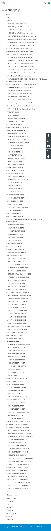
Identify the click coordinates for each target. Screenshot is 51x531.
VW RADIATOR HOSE (14, 240)
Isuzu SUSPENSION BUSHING (17, 443)
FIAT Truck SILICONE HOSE (16, 286)
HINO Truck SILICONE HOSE (16, 314)
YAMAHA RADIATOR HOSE (16, 118)
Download (10, 501)
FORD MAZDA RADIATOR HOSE (18, 127)
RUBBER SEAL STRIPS (15, 338)
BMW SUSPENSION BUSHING (17, 467)
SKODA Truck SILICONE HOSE (17, 311)
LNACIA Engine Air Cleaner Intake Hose (20, 51)
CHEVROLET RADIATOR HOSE (17, 207)
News (8, 492)
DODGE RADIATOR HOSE (16, 231)
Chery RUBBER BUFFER (15, 384)
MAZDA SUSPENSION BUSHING (18, 430)
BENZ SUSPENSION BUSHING (17, 470)
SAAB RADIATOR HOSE (15, 167)
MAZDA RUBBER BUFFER (16, 348)
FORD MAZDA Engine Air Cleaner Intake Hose (22, 36)
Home (8, 14)
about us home (11, 513)
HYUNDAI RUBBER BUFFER (16, 366)
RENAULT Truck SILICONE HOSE (18, 265)
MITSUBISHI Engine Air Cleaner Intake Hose (21, 39)
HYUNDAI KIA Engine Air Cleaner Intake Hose (22, 73)
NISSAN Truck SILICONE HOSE (17, 298)
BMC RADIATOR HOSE (15, 204)
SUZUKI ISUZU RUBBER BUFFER (18, 344)
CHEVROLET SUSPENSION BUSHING (20, 458)
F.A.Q (8, 504)
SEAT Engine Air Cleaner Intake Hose (19, 57)
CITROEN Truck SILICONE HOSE (18, 277)
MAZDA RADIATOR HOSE (15, 164)
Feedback (10, 507)
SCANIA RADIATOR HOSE (16, 170)
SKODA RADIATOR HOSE (15, 176)
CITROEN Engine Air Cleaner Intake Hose (21, 45)
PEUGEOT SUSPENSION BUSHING (19, 489)
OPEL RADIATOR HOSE (15, 216)
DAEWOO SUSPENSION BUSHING (18, 449)
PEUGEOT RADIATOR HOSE (16, 252)
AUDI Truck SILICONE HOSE (16, 320)
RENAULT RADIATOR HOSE (16, 246)
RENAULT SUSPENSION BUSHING (19, 483)
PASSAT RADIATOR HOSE (16, 189)
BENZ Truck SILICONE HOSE (17, 259)
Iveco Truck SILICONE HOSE (16, 317)
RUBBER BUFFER (13, 341)
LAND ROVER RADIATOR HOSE (18, 137)
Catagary (9, 516)
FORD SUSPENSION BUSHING (17, 452)
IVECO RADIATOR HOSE (15, 213)
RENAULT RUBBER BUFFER (17, 403)
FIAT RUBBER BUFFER (15, 415)
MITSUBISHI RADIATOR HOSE (17, 133)
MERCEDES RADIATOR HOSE (17, 140)
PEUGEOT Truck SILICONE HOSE (18, 302)
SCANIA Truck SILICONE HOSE (17, 332)
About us (9, 18)
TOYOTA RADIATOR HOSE (16, 115)
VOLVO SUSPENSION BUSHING (18, 486)
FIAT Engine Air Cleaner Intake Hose (19, 100)
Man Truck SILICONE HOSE (16, 271)
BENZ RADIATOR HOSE (15, 237)
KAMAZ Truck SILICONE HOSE (17, 329)
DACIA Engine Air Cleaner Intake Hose (19, 48)
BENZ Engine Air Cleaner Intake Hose (19, 94)
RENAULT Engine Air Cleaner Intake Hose (21, 103)
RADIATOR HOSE (13, 112)
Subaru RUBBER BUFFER (16, 375)
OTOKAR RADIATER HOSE (16, 130)
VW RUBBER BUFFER (14, 394)
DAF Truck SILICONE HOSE (16, 283)
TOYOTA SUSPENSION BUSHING (18, 421)
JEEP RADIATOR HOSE (15, 183)
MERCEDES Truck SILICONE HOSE (19, 295)
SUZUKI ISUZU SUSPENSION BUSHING (20, 437)
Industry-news (11, 498)
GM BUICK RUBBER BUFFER (17, 378)
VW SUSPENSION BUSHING (16, 473)
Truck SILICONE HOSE (14, 255)
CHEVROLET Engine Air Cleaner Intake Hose (22, 70)
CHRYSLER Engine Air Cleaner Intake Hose (21, 84)
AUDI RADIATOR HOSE (15, 201)
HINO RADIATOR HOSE (15, 192)
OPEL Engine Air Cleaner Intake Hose (19, 54)
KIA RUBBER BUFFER (14, 369)
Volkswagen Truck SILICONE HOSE (19, 326)
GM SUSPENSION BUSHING (16, 455)
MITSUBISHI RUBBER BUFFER (17, 357)
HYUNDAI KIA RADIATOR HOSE (17, 198)
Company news (12, 495)
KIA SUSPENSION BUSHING (16, 446)
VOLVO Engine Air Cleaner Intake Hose (20, 106)
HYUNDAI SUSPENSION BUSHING (19, 440)
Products (9, 21)
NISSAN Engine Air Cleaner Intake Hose (20, 33)
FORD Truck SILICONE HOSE (17, 262)
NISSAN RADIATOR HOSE (16, 124)
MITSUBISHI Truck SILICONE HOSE (19, 274)
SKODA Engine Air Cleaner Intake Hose (20, 67)
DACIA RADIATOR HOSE (15, 146)
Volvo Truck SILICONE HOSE (16, 280)
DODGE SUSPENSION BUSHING (18, 464)
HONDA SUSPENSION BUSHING (18, 424)
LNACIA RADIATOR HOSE (16, 158)
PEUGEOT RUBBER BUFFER (17, 397)
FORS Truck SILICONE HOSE (17, 289)
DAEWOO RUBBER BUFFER (16, 387)
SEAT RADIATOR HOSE (15, 173)
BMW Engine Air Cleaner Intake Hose (19, 90)
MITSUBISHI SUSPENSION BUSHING (19, 433)
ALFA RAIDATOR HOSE (15, 186)
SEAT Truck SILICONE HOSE (16, 305)
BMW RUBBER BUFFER (15, 390)
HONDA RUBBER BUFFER (16, 360)
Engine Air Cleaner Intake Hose (17, 24)
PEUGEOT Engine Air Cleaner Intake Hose (21, 109)
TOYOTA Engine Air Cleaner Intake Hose (20, 27)
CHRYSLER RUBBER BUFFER (17, 351)
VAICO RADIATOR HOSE (15, 195)
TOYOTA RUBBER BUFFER (16, 354)
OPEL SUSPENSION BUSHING (17, 479)
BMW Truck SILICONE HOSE (16, 323)
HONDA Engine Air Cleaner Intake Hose (20, 30)
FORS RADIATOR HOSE (15, 152)
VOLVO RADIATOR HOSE (15, 249)
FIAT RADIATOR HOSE (14, 243)
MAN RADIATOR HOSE (15, 161)
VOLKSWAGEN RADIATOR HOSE (18, 179)
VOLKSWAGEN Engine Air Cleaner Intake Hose (22, 60)
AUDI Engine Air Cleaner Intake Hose (19, 76)
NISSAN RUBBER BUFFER (16, 363)
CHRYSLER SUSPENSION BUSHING (19, 461)
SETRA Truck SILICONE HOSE (17, 308)
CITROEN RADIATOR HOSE (16, 210)
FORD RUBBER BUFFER (15, 406)
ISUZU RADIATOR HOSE (15, 225)
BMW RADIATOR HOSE (15, 234)
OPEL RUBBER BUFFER (15, 372)
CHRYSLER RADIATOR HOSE (17, 228)
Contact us (10, 510)
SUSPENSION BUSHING (15, 418)
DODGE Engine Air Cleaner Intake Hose (20, 87)
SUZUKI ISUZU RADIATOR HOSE (18, 143)
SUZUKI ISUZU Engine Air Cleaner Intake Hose (22, 42)
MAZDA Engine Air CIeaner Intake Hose (20, 64)
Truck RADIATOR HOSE (15, 335)
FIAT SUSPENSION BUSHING (17, 476)
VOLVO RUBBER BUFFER (16, 400)
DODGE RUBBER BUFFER (16, 409)
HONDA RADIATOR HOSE (16, 121)
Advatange (10, 519)
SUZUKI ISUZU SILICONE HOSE (18, 268)
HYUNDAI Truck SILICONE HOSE (18, 292)
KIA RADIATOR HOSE (14, 155)
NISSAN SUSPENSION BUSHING (18, 427)
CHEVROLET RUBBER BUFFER (18, 412)
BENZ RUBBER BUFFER (15, 381)
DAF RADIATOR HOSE (14, 149)
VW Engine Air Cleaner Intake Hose (18, 97)
